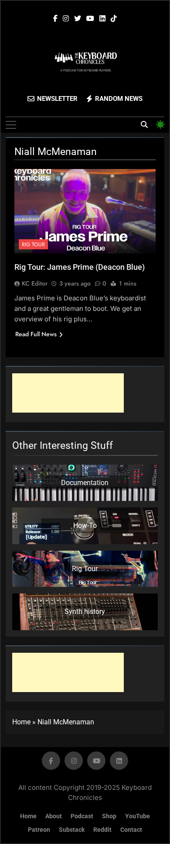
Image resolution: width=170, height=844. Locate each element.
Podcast (82, 816)
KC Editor (35, 283)
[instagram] (65, 19)
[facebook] (55, 19)
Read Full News (36, 334)
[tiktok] (113, 19)
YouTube (137, 816)
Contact (131, 830)
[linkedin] (102, 19)
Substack (72, 830)
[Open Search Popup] (144, 124)
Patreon (39, 830)
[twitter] (77, 19)
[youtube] (90, 19)
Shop (109, 816)
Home (21, 722)
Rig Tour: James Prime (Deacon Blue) (79, 267)
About (53, 816)
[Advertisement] (68, 393)
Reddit (102, 830)
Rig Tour (33, 244)
